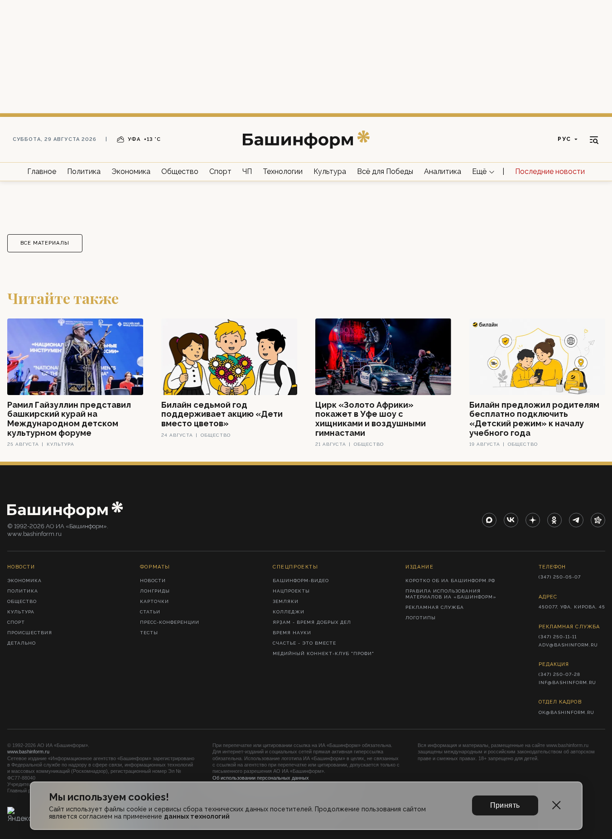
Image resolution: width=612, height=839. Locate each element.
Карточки (154, 601)
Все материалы (44, 243)
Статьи (150, 611)
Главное (41, 171)
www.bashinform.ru (28, 751)
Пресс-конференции (169, 622)
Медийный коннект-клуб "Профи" (323, 653)
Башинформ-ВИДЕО (301, 580)
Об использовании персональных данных (260, 778)
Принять (505, 805)
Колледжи (288, 611)
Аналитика (442, 171)
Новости (153, 580)
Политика (84, 171)
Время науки (292, 632)
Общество (179, 171)
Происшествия (29, 632)
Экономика (130, 171)
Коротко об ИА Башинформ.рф (450, 580)
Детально (21, 643)
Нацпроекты (291, 590)
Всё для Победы (385, 171)
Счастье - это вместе (304, 643)
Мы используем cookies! (109, 797)
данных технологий (197, 816)
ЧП (247, 171)
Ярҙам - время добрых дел (312, 622)
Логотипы (420, 617)
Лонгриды (155, 590)
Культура (329, 171)
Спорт (220, 171)
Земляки (286, 601)
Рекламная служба (434, 607)
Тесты (149, 632)
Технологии (283, 171)
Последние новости (550, 171)
